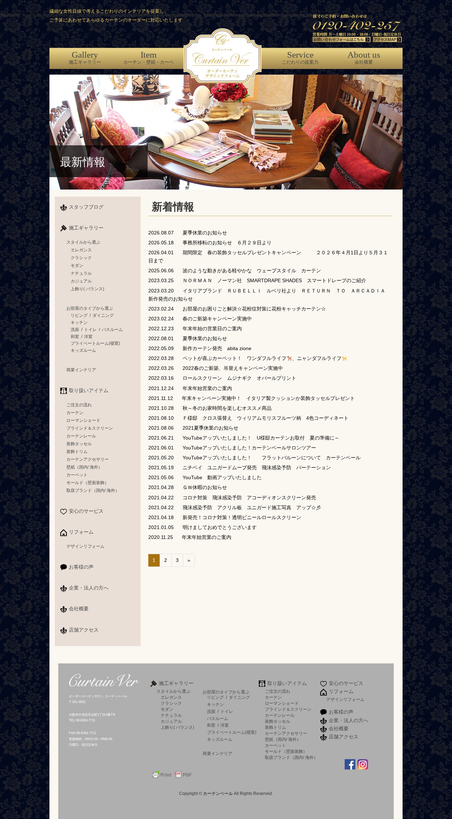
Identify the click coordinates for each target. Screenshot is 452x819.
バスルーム (112, 329)
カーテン (74, 412)
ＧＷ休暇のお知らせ (187, 487)
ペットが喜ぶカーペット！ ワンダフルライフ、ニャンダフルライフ (244, 358)
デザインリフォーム (85, 546)
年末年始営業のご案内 (190, 388)
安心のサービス (86, 511)
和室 (75, 336)
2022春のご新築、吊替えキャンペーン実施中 (215, 368)
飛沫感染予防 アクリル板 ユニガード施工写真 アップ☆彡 (234, 507)
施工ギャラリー (85, 57)
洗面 (75, 329)
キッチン (79, 322)
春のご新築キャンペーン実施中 (200, 318)
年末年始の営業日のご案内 (195, 328)
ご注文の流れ (79, 404)
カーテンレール (81, 436)
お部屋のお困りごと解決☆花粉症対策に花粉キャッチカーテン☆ (237, 309)
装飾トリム (77, 451)
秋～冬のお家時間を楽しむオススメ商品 (210, 408)
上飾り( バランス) (87, 288)
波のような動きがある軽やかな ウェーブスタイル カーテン (234, 270)
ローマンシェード (83, 420)
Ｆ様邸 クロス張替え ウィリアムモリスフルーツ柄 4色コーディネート (248, 418)
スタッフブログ (86, 207)
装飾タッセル (79, 443)
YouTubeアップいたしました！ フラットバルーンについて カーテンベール (254, 457)
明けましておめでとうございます (202, 527)
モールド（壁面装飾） (87, 482)
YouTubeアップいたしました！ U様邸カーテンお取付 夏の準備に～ (243, 438)
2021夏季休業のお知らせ (193, 428)
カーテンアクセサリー (87, 459)
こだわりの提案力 (300, 57)
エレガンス (81, 250)
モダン (77, 265)
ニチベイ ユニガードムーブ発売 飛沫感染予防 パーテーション (239, 467)
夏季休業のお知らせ (187, 233)
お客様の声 (81, 567)
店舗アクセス (84, 630)
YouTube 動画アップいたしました (205, 477)
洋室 (88, 336)
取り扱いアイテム (88, 390)
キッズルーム (83, 350)
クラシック (81, 257)
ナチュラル (81, 273)
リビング (79, 315)
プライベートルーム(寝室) (95, 343)
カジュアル (81, 281)
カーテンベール (218, 793)
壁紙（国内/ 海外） (84, 467)
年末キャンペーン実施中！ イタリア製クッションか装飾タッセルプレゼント (251, 398)
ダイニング (103, 315)
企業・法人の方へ (88, 588)
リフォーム (81, 532)
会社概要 (363, 57)
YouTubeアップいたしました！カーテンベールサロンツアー (232, 448)
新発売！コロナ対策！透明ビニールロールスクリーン (224, 517)
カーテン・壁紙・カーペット (148, 61)
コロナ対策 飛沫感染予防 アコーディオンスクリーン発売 (232, 497)
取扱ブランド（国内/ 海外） (92, 490)
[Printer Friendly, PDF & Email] (172, 774)
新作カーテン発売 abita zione (199, 348)
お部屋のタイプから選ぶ (89, 308)
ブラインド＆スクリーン (89, 428)
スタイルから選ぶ (83, 242)
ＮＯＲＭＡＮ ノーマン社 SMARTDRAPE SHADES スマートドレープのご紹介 (257, 280)
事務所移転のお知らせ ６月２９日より (210, 242)
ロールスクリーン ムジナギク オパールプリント (224, 378)
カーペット (77, 474)
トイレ (90, 329)
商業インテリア (81, 369)
